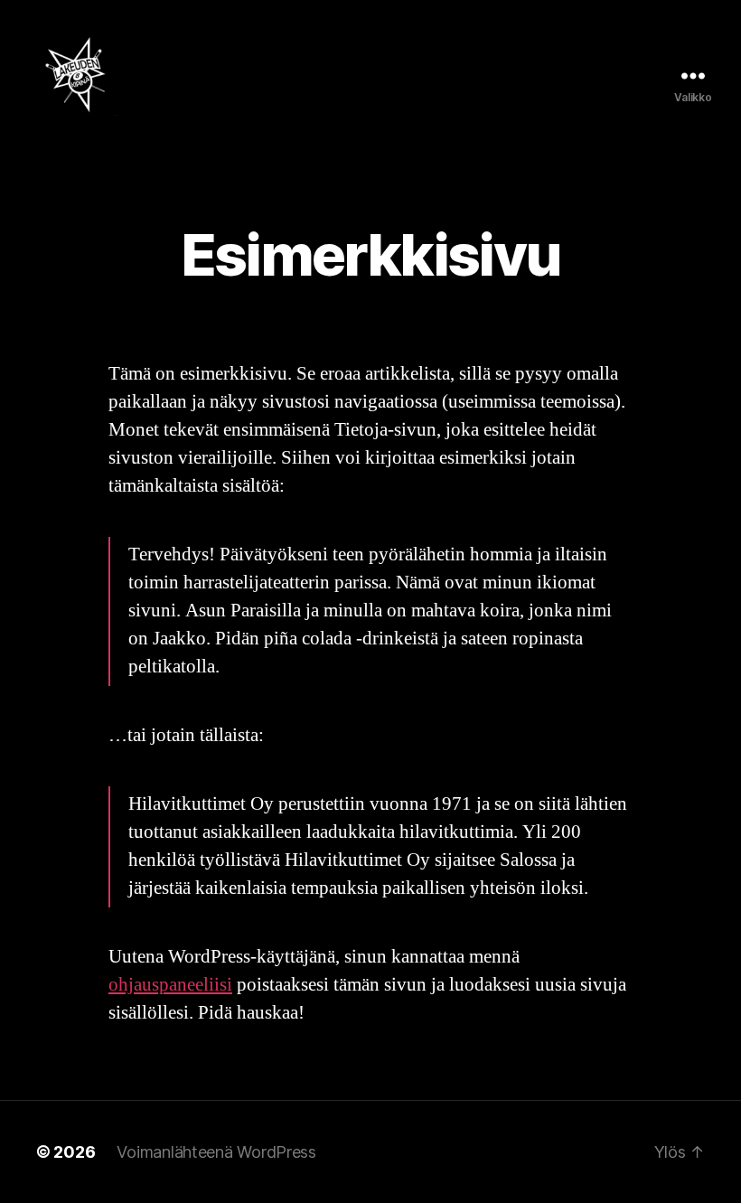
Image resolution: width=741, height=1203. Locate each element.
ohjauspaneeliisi (170, 985)
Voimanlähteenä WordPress (216, 1151)
